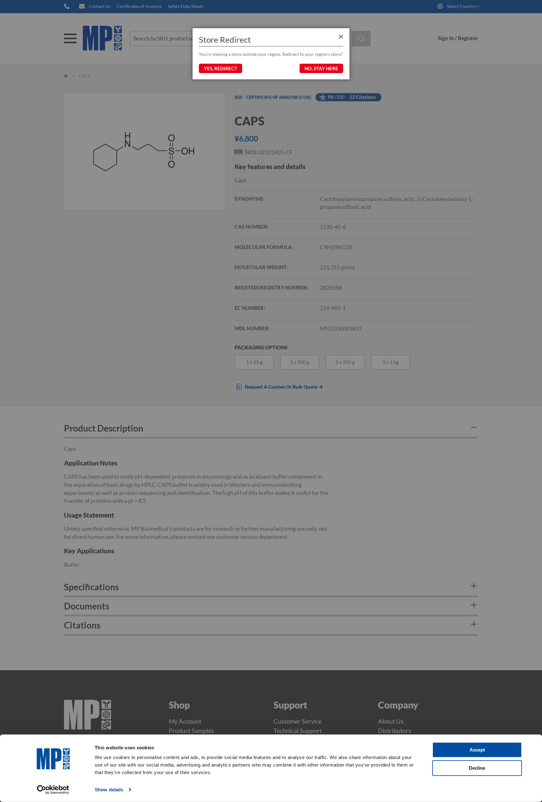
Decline (477, 767)
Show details (109, 789)
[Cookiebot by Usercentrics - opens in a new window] (53, 789)
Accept (477, 749)
